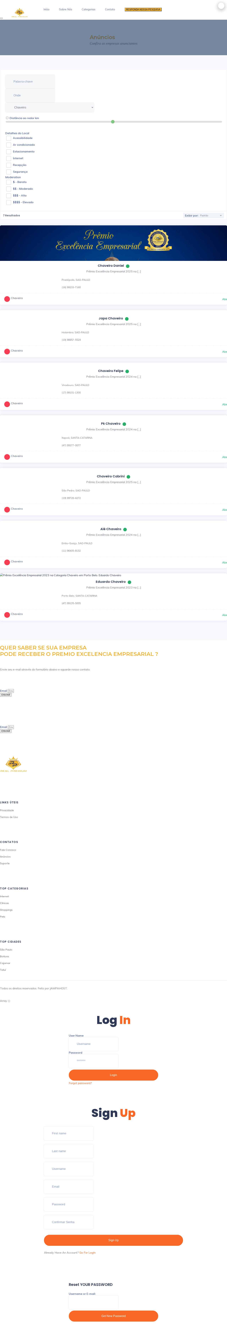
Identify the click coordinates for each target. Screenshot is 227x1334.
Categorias (88, 9)
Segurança (20, 171)
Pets (2, 916)
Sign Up (113, 1240)
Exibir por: (191, 215)
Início (46, 9)
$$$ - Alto (20, 195)
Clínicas (4, 903)
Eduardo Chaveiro (111, 581)
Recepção (19, 165)
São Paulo (6, 949)
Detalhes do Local (17, 133)
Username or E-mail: (82, 1293)
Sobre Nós (65, 9)
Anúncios (5, 856)
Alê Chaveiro (110, 529)
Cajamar (5, 963)
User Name (76, 1035)
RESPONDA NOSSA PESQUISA (143, 9)
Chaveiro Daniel (111, 265)
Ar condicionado (24, 144)
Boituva (4, 956)
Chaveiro (17, 298)
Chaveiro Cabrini (111, 476)
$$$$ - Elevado (23, 202)
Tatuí (3, 969)
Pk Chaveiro (111, 423)
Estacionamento (24, 151)
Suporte (5, 863)
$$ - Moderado (23, 188)
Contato (110, 9)
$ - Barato (20, 182)
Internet (18, 158)
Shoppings (6, 909)
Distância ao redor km (24, 118)
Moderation (13, 177)
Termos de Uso (9, 817)
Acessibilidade (22, 138)
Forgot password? (80, 1083)
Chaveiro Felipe (110, 371)
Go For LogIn (87, 1252)
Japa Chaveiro (111, 318)
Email (4, 690)
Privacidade (7, 810)
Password (75, 1052)
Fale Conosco (8, 849)
